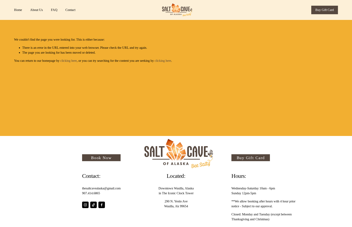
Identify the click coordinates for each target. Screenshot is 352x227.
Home (18, 10)
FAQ (54, 10)
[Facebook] (101, 205)
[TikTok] (93, 205)
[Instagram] (85, 205)
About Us (36, 10)
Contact (70, 10)
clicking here (68, 60)
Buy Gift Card (324, 10)
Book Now (101, 157)
